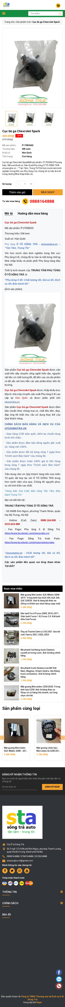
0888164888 (42, 201)
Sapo (39, 1002)
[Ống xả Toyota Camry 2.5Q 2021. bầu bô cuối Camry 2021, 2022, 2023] (11, 637)
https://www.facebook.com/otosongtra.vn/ (27, 533)
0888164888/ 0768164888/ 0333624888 (27, 856)
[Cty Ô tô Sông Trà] (6, 5)
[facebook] (5, 870)
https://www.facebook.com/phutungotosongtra (29, 542)
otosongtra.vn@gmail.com (20, 860)
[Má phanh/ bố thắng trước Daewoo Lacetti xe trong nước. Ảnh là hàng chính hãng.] (11, 656)
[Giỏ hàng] (58, 5)
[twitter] (12, 870)
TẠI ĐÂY (10, 566)
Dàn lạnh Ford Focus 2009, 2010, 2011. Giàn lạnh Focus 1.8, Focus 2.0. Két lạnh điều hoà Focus (40, 616)
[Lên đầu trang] (50, 702)
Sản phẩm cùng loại (21, 708)
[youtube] (26, 870)
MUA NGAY (48, 192)
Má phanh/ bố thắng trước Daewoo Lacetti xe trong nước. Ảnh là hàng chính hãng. (40, 653)
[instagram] (19, 870)
